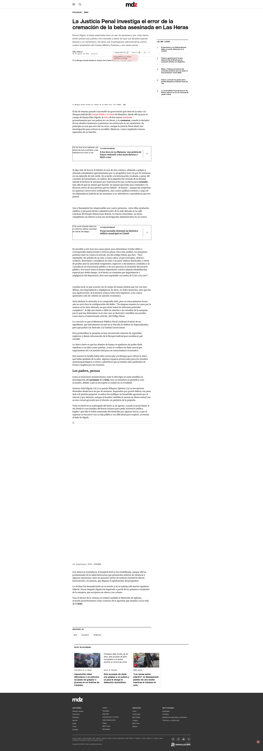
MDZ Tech (136, 723)
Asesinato (85, 635)
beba (106, 117)
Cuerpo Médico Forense (103, 114)
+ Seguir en (134, 52)
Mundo (74, 720)
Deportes (105, 714)
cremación (97, 635)
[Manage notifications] (258, 742)
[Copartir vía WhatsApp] (145, 52)
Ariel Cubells (77, 52)
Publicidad (166, 711)
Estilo (74, 723)
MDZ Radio (136, 717)
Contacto (165, 714)
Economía (75, 714)
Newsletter (106, 729)
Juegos (135, 720)
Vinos (74, 726)
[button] (73, 4)
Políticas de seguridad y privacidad (174, 717)
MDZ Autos (106, 726)
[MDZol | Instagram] (178, 739)
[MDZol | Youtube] (183, 739)
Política (104, 708)
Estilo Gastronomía (108, 720)
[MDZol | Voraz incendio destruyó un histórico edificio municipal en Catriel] (147, 232)
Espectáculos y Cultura (110, 717)
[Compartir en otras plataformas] (149, 52)
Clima (134, 711)
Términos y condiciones (170, 720)
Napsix (134, 726)
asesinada (127, 117)
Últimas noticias (77, 711)
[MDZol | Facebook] (173, 739)
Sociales (75, 729)
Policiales (77, 12)
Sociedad (105, 711)
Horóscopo (136, 714)
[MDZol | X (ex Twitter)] (188, 739)
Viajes (104, 723)
